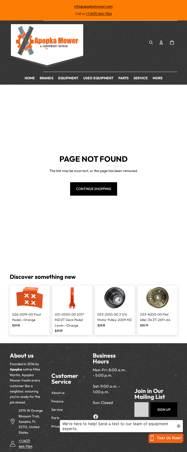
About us (58, 393)
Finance (57, 401)
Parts (55, 418)
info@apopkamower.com (93, 6)
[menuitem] (157, 78)
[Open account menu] (161, 42)
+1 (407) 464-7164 (99, 13)
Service (57, 409)
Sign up (163, 409)
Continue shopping (93, 189)
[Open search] (151, 42)
